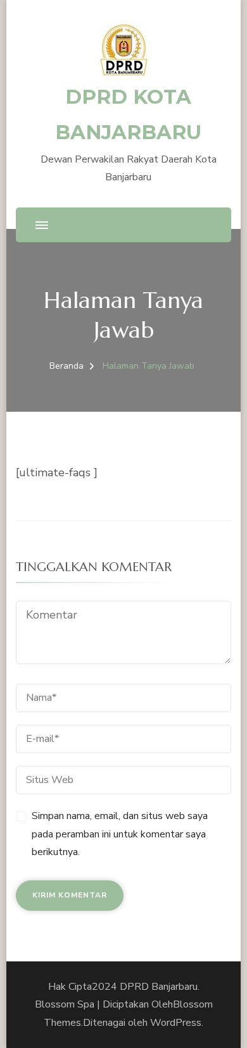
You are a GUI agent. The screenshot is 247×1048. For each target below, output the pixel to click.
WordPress (175, 1023)
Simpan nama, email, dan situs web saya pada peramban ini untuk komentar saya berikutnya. (120, 834)
